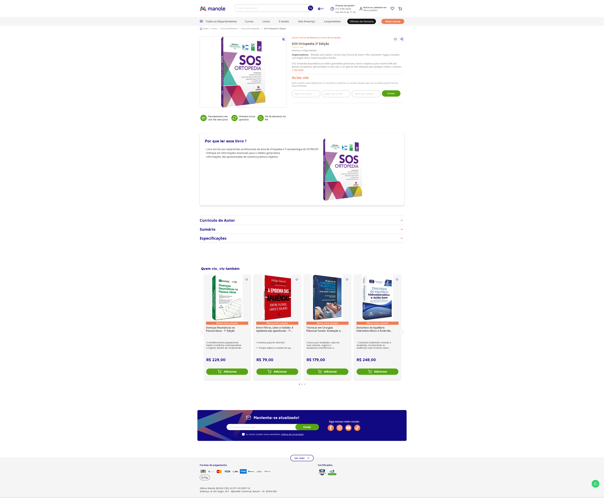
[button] (401, 39)
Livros (214, 28)
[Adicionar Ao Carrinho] (227, 372)
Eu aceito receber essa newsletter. (263, 434)
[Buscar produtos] (310, 8)
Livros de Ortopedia (250, 28)
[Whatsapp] (595, 486)
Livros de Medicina (229, 28)
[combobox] (274, 8)
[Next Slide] (401, 332)
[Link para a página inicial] (204, 28)
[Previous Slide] (202, 332)
